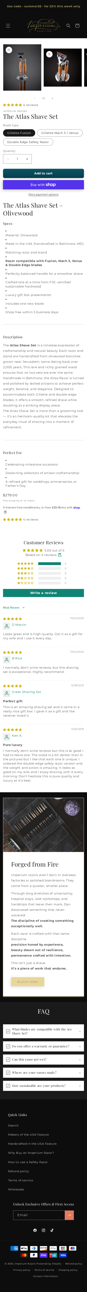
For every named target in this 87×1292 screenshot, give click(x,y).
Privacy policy (21, 1270)
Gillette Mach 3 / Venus (60, 133)
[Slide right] (52, 98)
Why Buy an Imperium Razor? (31, 1153)
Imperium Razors (25, 1263)
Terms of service (20, 1180)
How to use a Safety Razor (28, 1162)
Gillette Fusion (19, 133)
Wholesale (16, 1189)
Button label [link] (27, 982)
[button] (8, 25)
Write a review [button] (43, 593)
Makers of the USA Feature (28, 1134)
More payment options (43, 194)
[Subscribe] (69, 1215)
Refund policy (18, 1171)
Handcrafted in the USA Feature (32, 1144)
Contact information (45, 1276)
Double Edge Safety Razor (28, 142)
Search (13, 1125)
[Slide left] (34, 98)
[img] (12, 619)
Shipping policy (68, 1270)
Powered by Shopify (48, 1263)
